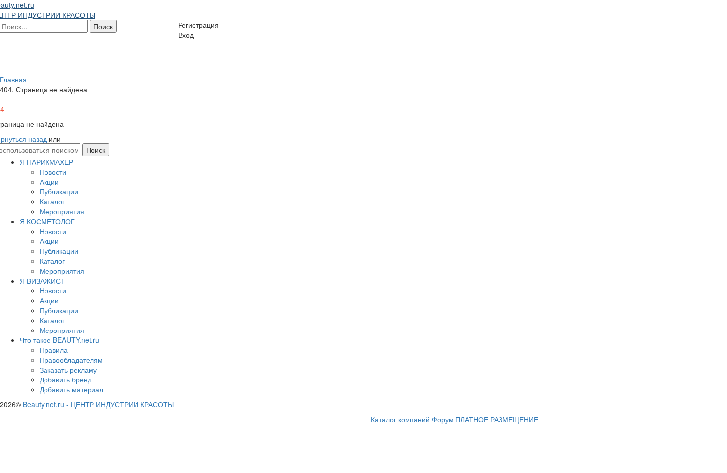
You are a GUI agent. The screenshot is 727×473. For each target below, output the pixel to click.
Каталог (52, 201)
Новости (53, 172)
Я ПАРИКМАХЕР (46, 162)
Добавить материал (71, 389)
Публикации (59, 191)
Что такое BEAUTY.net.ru (59, 340)
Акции (49, 182)
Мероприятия (62, 211)
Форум (443, 419)
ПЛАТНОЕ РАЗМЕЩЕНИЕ (496, 419)
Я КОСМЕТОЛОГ (47, 221)
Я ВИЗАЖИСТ (42, 280)
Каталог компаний (400, 419)
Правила (54, 350)
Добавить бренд (65, 379)
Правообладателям (71, 360)
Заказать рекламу (68, 370)
